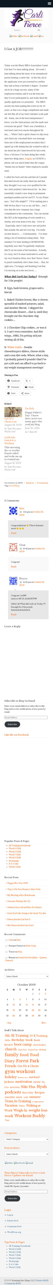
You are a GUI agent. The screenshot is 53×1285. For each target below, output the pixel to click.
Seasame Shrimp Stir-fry (18, 901)
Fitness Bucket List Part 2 (18, 919)
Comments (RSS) (13, 1283)
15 (33, 1005)
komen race (23, 1078)
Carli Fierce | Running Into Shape (26, 18)
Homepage (14, 861)
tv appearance (38, 1102)
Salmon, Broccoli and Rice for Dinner (24, 907)
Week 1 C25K (14, 867)
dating (42, 1049)
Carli (11, 940)
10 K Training (38, 1035)
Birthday (17, 1040)
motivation (23, 1081)
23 (39, 1010)
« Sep (8, 1023)
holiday (11, 1077)
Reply (14, 533)
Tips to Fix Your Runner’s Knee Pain (23, 889)
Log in (10, 1215)
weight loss (38, 1110)
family (12, 1054)
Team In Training (18, 1101)
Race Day (27, 1092)
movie (37, 1081)
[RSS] (41, 36)
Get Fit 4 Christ (28, 1066)
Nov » (44, 1023)
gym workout (20, 1071)
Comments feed (14, 1226)
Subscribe (12, 724)
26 (14, 1016)
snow (19, 1097)
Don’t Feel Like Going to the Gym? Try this (26, 913)
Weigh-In (20, 1110)
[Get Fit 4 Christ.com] (13, 412)
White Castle (15, 347)
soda (26, 1097)
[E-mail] (34, 36)
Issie (21, 508)
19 (14, 1010)
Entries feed (12, 1221)
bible (7, 1040)
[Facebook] (24, 36)
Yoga (7, 1120)
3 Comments (42, 483)
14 (27, 1005)
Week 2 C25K (15, 848)
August (28, 158)
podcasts (13, 1092)
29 (33, 1016)
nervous (15, 1087)
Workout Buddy (29, 1115)
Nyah (42, 1086)
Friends (10, 1066)
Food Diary (15, 486)
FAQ (18, 940)
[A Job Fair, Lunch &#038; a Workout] (14, 454)
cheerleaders (39, 1045)
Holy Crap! (31, 946)
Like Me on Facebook (16, 735)
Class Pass (22, 1050)
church (11, 1049)
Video (22, 1106)
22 (33, 1010)
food (24, 1055)
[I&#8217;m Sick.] (35, 420)
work (9, 1116)
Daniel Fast (33, 1050)
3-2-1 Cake (14, 864)
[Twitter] (14, 36)
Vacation (11, 1105)
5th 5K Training (17, 1035)
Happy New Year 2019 (17, 883)
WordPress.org (14, 1232)
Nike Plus (28, 1087)
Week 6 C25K (15, 852)
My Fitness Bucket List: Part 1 (20, 925)
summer (35, 1097)
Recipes (40, 1092)
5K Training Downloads (19, 845)
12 (14, 1005)
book (29, 1040)
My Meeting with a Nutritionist (21, 895)
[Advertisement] (16, 789)
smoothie (10, 1097)
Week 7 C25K (15, 855)
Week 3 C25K (15, 858)
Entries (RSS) (42, 1280)
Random (30, 483)
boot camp (23, 1044)
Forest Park (27, 1060)
